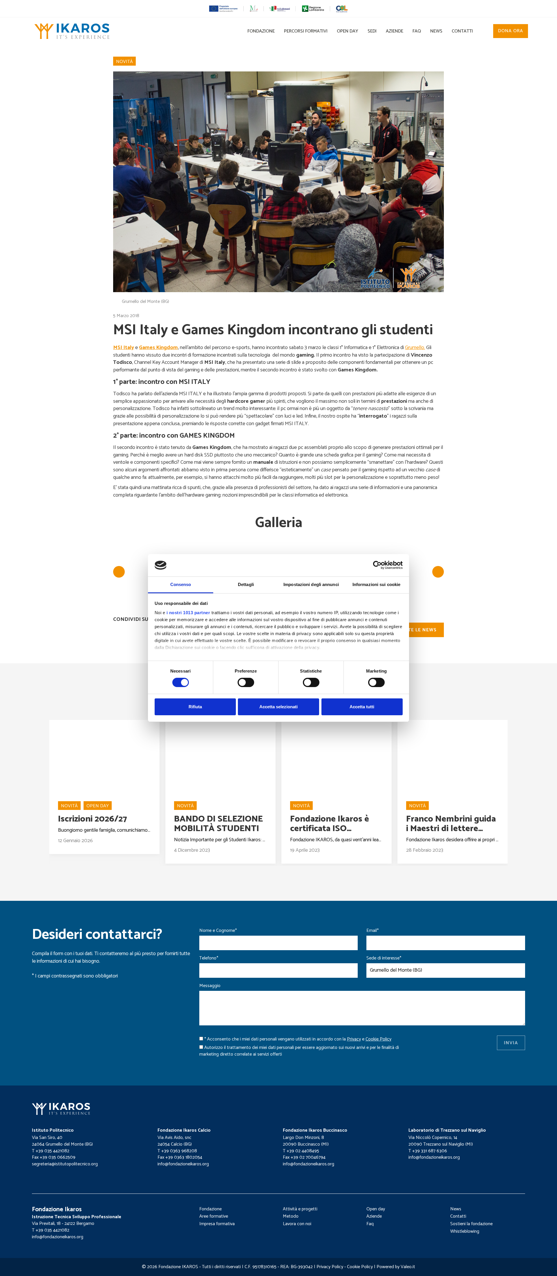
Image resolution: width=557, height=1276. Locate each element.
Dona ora (510, 31)
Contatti (462, 31)
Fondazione (261, 31)
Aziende (394, 31)
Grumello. (415, 347)
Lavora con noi (297, 1224)
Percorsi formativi (306, 31)
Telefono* (208, 958)
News (436, 31)
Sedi (372, 31)
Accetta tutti (362, 706)
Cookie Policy (360, 1267)
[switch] (246, 682)
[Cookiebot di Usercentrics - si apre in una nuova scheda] (377, 565)
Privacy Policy (330, 1267)
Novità (124, 62)
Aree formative (213, 1216)
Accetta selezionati (278, 706)
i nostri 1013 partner (188, 612)
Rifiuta (195, 706)
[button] (485, 32)
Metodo (291, 1216)
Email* (372, 931)
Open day (347, 31)
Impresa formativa (217, 1224)
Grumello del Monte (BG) (145, 301)
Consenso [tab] (180, 584)
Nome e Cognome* (218, 931)
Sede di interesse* (383, 958)
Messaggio (209, 986)
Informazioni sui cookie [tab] (376, 584)
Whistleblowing (464, 1231)
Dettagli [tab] (246, 584)
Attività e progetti (300, 1209)
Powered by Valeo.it (396, 1267)
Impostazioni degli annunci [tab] (311, 584)
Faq (417, 31)
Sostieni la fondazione (471, 1224)
